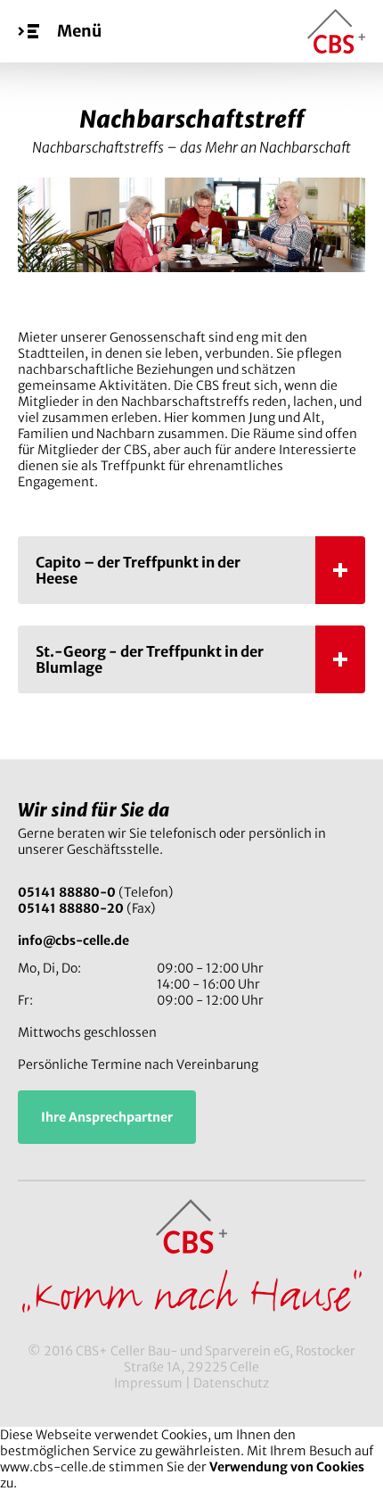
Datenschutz (231, 1383)
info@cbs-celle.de (73, 940)
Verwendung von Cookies (286, 1467)
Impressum (148, 1383)
